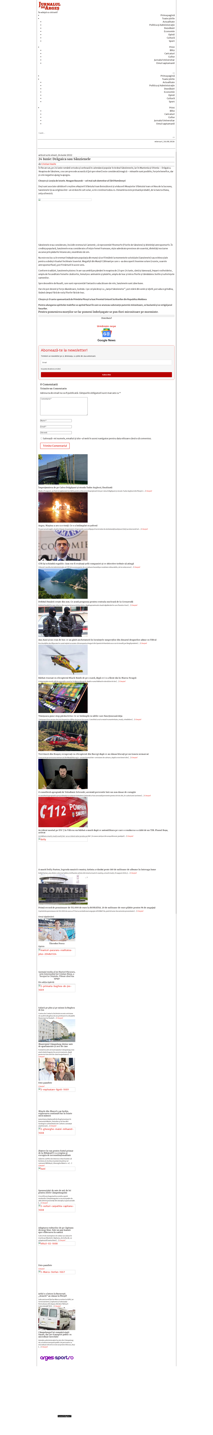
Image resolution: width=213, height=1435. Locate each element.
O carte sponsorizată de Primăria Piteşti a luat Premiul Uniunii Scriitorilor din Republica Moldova (98, 299)
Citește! (149, 491)
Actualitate (169, 21)
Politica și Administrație (162, 24)
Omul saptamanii (165, 63)
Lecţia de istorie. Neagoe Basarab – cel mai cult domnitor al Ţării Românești (87, 180)
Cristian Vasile (48, 164)
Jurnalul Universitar (164, 59)
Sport (172, 41)
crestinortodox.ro (106, 190)
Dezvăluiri (169, 28)
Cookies (122, 1427)
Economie (169, 31)
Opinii (171, 34)
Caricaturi (169, 53)
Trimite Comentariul (55, 445)
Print (172, 47)
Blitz (172, 50)
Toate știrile (168, 18)
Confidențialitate (106, 1427)
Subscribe (106, 374)
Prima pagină (167, 15)
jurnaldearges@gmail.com (63, 1373)
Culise (171, 56)
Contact (91, 1427)
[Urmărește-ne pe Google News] (106, 335)
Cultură (171, 37)
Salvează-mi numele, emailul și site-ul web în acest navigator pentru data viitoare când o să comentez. (97, 438)
